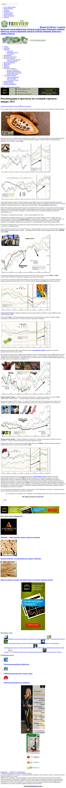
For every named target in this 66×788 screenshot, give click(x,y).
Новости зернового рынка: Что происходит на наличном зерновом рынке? (27, 580)
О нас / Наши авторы (9, 7)
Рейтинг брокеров (9, 83)
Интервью (6, 67)
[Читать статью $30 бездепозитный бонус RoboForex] (6, 661)
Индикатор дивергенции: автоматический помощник (27, 652)
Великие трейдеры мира (13, 71)
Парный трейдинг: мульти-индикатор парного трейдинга (21, 558)
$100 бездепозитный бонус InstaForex (17, 682)
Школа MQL (7, 64)
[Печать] (17, 106)
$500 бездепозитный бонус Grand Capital (18, 673)
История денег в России (58, 639)
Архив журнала (8, 14)
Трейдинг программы (13, 77)
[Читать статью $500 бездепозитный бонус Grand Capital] (6, 670)
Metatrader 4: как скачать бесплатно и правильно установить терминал (27, 639)
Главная (6, 46)
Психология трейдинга (10, 84)
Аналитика (7, 48)
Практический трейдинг (14, 59)
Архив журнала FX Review (54, 652)
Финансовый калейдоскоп (14, 72)
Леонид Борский (26, 106)
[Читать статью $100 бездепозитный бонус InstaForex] (6, 679)
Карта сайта (4, 772)
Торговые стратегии (12, 52)
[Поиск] (1, 4)
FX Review (11, 773)
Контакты (6, 17)
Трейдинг (6, 49)
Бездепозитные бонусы (10, 56)
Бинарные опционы (9, 62)
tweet (5, 499)
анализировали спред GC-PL (49, 205)
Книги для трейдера (12, 70)
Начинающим (7, 55)
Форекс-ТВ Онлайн (12, 74)
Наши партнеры (8, 8)
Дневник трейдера (12, 61)
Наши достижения (9, 15)
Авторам (6, 10)
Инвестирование (8, 81)
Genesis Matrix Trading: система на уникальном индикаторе (24, 643)
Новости (6, 65)
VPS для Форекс (11, 78)
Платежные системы (12, 80)
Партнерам (7, 11)
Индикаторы (10, 54)
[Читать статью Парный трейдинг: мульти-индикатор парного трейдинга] (9, 555)
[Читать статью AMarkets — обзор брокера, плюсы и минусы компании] (9, 534)
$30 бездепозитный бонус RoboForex (16, 664)
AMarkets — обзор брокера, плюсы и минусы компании (20, 537)
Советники (10, 51)
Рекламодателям (8, 13)
